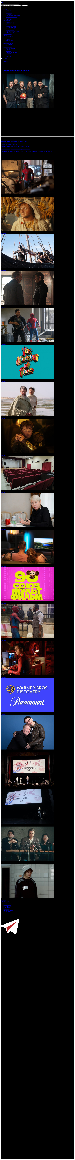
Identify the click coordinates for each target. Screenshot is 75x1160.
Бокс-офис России (11, 22)
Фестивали (9, 38)
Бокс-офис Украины (11, 26)
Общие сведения (10, 48)
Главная (5, 61)
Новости (6, 9)
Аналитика (9, 13)
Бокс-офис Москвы (11, 24)
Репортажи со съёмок (11, 17)
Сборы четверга (10, 30)
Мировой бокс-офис (11, 27)
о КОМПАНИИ (7, 911)
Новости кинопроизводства (13, 15)
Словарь (8, 45)
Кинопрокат (9, 36)
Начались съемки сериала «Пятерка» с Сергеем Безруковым (15, 149)
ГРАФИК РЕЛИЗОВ (9, 32)
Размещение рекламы (11, 52)
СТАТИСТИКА (7, 34)
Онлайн (8, 39)
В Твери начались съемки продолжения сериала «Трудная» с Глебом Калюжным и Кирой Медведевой (26, 151)
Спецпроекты (9, 41)
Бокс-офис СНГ (10, 23)
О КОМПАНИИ (8, 47)
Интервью (9, 11)
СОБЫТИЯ (6, 35)
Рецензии (8, 18)
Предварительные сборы (12, 31)
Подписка (8, 56)
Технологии (9, 19)
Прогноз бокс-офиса (11, 28)
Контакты (8, 51)
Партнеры (8, 53)
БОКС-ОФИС (7, 21)
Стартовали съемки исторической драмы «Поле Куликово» (15, 146)
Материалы (9, 44)
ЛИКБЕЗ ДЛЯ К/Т (8, 43)
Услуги (8, 49)
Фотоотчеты (9, 40)
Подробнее (3, 196)
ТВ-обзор (8, 14)
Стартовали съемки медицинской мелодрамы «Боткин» (14, 141)
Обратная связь (10, 55)
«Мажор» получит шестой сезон (9, 144)
